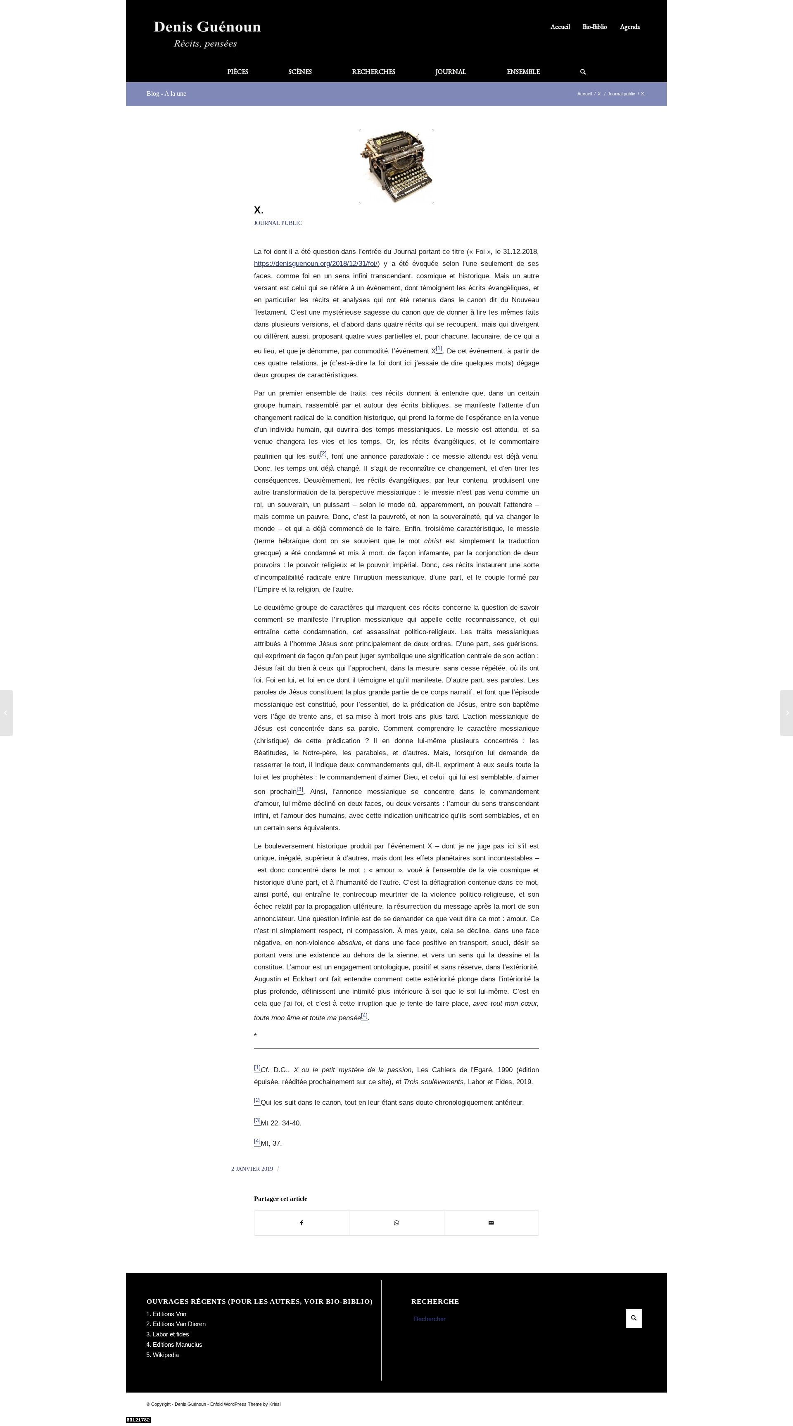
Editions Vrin (169, 1313)
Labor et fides (171, 1334)
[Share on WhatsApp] (396, 1223)
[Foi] (6, 713)
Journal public (278, 223)
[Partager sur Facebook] (301, 1223)
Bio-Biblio (595, 26)
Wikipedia (166, 1354)
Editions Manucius (177, 1344)
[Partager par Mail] (491, 1223)
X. (259, 210)
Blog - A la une (166, 93)
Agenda (630, 26)
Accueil (560, 26)
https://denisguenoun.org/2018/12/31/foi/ (316, 263)
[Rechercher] (573, 72)
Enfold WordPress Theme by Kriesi (245, 1404)
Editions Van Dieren (179, 1323)
